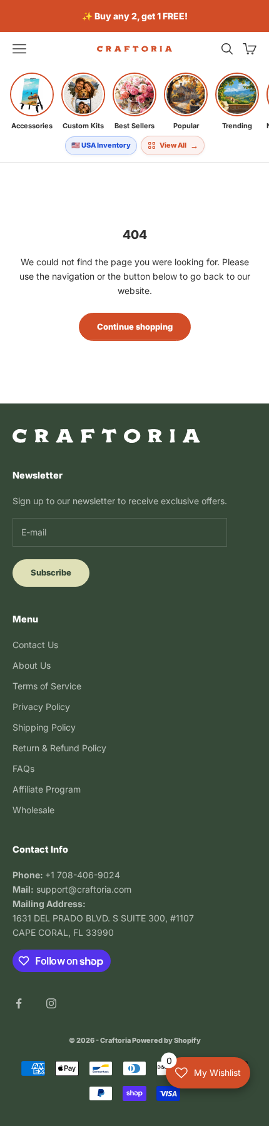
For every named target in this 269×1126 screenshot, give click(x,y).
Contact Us (35, 644)
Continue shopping (135, 327)
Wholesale (33, 809)
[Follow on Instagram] (51, 1003)
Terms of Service (47, 686)
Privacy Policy (41, 706)
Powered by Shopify (166, 1040)
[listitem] (32, 101)
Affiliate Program (47, 789)
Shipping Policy (44, 727)
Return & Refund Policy (59, 748)
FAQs (23, 768)
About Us (32, 665)
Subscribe (51, 572)
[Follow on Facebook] (19, 1003)
